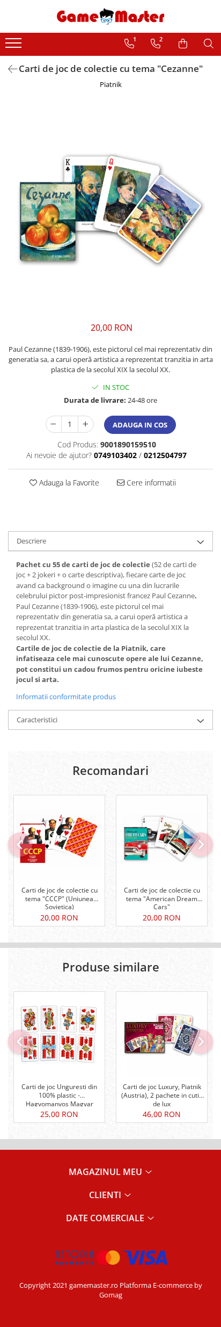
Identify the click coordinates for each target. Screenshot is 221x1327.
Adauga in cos (140, 425)
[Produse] (14, 46)
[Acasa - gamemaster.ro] (110, 16)
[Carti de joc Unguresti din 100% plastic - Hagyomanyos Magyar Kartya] (59, 1034)
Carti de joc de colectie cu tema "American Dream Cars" (162, 898)
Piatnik (111, 84)
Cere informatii (150, 482)
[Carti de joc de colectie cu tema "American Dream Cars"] (161, 838)
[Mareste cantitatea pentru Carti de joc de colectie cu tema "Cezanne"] (86, 424)
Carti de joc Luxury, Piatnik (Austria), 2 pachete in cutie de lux (162, 1094)
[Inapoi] (8, 69)
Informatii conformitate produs (66, 696)
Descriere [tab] (31, 541)
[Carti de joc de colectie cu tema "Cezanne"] (110, 208)
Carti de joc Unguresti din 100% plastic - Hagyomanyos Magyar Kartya (59, 1094)
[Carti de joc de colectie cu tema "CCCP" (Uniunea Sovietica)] (59, 838)
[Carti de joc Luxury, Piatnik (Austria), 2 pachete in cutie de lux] (161, 1034)
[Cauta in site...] (208, 43)
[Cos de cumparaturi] (183, 43)
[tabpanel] (110, 208)
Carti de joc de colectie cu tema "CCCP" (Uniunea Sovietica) (59, 898)
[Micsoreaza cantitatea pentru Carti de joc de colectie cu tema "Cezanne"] (54, 424)
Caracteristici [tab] (37, 719)
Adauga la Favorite (68, 482)
